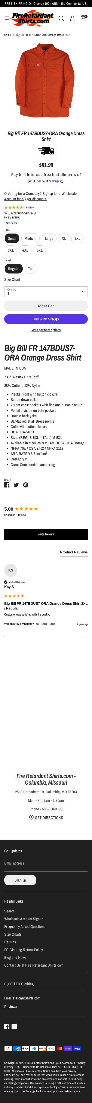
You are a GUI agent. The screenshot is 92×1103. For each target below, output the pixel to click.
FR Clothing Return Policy (23, 949)
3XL (11, 250)
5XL (40, 250)
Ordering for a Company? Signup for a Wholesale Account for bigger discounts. (40, 196)
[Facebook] (6, 1026)
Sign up (20, 880)
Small (12, 238)
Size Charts (13, 934)
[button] (46, 207)
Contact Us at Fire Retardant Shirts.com (34, 965)
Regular (13, 268)
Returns (10, 942)
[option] (46, 82)
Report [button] (44, 624)
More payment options (46, 330)
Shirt (14, 223)
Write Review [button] (46, 534)
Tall (30, 268)
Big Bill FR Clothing (19, 984)
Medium (30, 238)
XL (64, 238)
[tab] (74, 553)
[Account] (72, 16)
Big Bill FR (14, 217)
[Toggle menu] (5, 18)
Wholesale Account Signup (23, 918)
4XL (25, 250)
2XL (77, 238)
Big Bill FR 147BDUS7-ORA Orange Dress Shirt (43, 35)
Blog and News (15, 957)
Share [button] (52, 624)
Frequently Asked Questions (24, 926)
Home (7, 35)
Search (9, 911)
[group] (46, 509)
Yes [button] (37, 624)
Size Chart (12, 279)
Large (49, 238)
